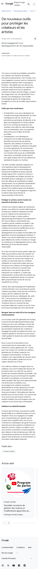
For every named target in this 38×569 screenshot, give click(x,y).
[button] (35, 38)
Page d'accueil (6, 11)
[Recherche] (28, 4)
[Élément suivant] (8, 523)
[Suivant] (34, 11)
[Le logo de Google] (5, 540)
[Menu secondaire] (34, 4)
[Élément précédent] (4, 523)
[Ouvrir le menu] (2, 3)
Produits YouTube (9, 451)
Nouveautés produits (20, 11)
